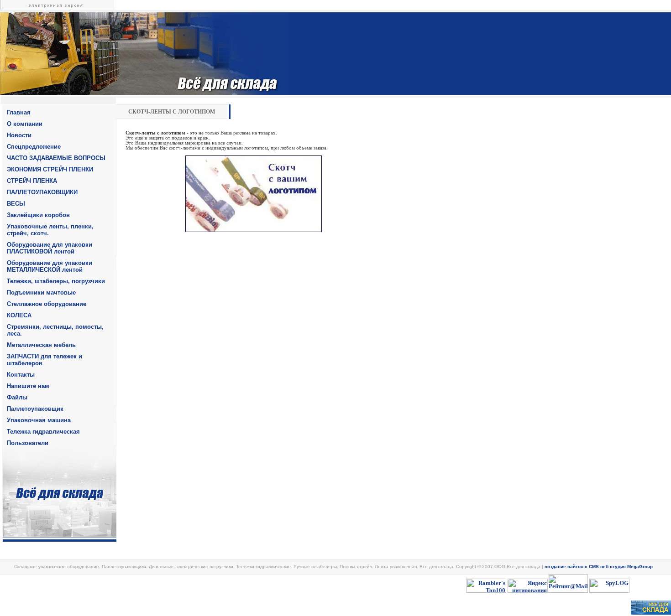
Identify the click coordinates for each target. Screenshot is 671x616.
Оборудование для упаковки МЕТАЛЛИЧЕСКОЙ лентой (49, 266)
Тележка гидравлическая (43, 431)
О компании (24, 123)
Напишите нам (28, 386)
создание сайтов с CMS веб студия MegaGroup (599, 566)
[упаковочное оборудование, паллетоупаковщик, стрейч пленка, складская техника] (651, 612)
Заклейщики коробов (38, 215)
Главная (19, 112)
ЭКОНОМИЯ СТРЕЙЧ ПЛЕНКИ (50, 169)
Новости (19, 135)
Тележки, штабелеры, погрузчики (56, 281)
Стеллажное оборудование (46, 303)
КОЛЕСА (19, 315)
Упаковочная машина (39, 420)
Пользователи (27, 443)
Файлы (17, 397)
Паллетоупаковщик (35, 408)
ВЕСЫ (16, 203)
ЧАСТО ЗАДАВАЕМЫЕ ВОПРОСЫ (56, 158)
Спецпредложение (34, 146)
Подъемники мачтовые (41, 292)
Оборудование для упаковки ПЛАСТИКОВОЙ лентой (49, 248)
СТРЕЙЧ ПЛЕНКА (32, 180)
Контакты (21, 374)
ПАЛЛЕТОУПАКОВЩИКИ (42, 192)
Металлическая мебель (41, 345)
